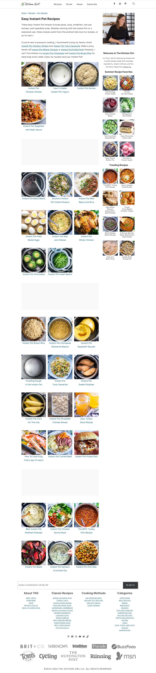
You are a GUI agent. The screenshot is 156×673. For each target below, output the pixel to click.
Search (130, 585)
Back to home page (31, 608)
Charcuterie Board (62, 603)
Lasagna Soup (62, 615)
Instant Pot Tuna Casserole (66, 46)
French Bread (62, 618)
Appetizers (125, 598)
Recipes (58, 4)
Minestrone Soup (62, 623)
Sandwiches (125, 630)
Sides (124, 623)
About (80, 4)
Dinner (69, 4)
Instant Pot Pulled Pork (72, 49)
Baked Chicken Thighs (62, 610)
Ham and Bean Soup (62, 605)
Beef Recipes (125, 600)
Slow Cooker (93, 605)
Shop (31, 603)
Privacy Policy (31, 605)
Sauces (125, 628)
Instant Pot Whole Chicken (45, 49)
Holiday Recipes (124, 615)
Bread (125, 603)
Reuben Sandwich (62, 613)
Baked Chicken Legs (62, 598)
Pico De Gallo (62, 628)
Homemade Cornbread (62, 608)
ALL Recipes (42, 13)
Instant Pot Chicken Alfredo (35, 46)
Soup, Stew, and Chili (125, 625)
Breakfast (125, 605)
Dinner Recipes (125, 613)
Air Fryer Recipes (94, 598)
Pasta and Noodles (125, 618)
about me (127, 67)
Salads (125, 620)
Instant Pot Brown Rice (80, 53)
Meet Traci (31, 598)
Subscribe (92, 4)
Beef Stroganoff (62, 625)
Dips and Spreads (125, 610)
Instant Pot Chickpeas (53, 53)
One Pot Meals (93, 603)
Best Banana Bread (62, 620)
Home (23, 13)
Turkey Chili (62, 600)
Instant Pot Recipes (93, 600)
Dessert (125, 608)
